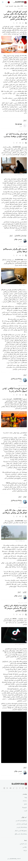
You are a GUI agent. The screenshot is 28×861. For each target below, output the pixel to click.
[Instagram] (26, 23)
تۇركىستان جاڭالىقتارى (20, 236)
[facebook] (20, 788)
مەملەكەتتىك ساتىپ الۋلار (21, 834)
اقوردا (7, 6)
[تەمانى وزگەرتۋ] (7, 2)
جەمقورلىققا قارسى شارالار (21, 831)
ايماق (25, 121)
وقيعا (15, 6)
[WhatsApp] (23, 23)
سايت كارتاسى (23, 844)
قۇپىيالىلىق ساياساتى (22, 824)
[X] (14, 23)
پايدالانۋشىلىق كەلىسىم (21, 821)
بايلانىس (25, 847)
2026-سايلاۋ (20, 6)
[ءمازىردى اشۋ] (3, 2)
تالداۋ (25, 804)
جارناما (25, 851)
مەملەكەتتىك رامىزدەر (22, 827)
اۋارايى (24, 592)
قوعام (25, 497)
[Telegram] (20, 23)
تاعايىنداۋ (11, 6)
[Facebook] (17, 23)
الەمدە (25, 811)
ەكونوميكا (24, 808)
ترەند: (25, 6)
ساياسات (25, 801)
